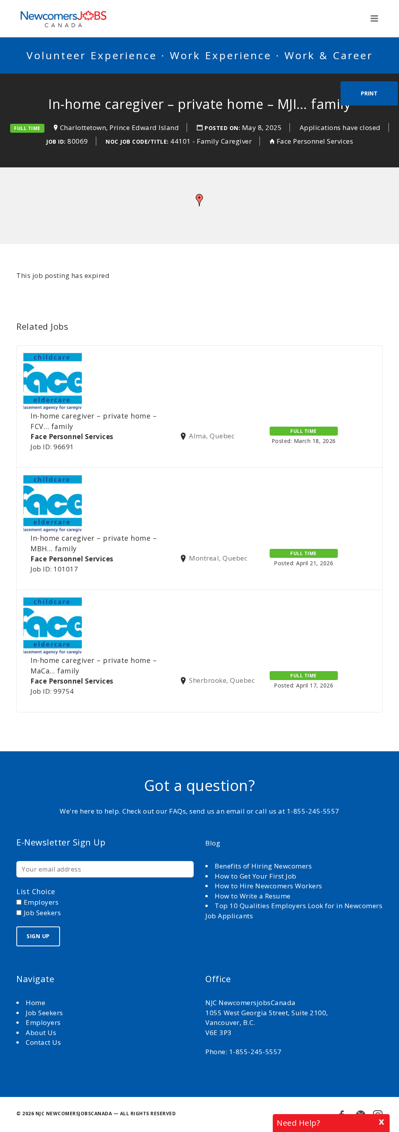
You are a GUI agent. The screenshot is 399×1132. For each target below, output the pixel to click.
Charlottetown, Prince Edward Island (119, 127)
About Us (42, 1032)
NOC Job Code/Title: (137, 141)
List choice (35, 891)
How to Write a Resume (253, 895)
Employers (43, 1022)
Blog (212, 842)
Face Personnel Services (315, 141)
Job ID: (56, 141)
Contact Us (43, 1042)
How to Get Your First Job (256, 876)
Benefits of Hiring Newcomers (263, 865)
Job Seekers (44, 1012)
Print (369, 93)
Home (36, 1002)
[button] (199, 200)
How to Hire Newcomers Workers (268, 885)
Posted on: (223, 128)
